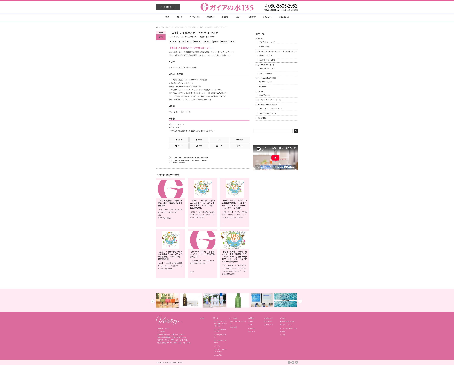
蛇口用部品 (262, 86)
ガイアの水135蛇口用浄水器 (267, 78)
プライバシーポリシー (286, 324)
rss (289, 362)
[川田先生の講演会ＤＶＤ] (285, 300)
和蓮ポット (261, 38)
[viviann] (227, 9)
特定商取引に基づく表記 (287, 321)
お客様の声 (252, 17)
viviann (212, 37)
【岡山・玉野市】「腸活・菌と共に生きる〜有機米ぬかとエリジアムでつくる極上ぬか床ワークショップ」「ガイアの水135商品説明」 (234, 257)
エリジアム (261, 91)
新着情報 (225, 17)
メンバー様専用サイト (168, 7)
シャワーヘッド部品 (265, 73)
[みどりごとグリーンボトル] (238, 300)
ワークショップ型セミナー (180, 27)
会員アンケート (268, 324)
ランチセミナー (166, 27)
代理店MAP (210, 17)
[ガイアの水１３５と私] (262, 300)
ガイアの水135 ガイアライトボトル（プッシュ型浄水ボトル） (277, 51)
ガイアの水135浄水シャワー (267, 65)
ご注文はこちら (284, 17)
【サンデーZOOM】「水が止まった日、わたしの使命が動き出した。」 (202, 254)
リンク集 (282, 335)
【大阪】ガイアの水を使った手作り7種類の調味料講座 (190, 157)
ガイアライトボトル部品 (267, 60)
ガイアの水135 (194, 17)
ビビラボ (282, 318)
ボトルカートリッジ (265, 55)
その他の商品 (262, 118)
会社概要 (282, 331)
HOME (167, 17)
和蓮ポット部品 (264, 47)
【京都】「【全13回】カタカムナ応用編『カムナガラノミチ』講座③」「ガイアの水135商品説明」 (202, 214)
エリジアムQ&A (264, 95)
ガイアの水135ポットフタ (267, 113)
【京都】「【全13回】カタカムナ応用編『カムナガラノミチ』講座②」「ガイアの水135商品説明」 (170, 266)
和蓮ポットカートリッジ (267, 42)
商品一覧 (179, 17)
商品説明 (192, 27)
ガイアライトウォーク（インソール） (270, 100)
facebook (296, 362)
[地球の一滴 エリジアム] (191, 300)
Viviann (166, 362)
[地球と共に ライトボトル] (214, 300)
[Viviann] (169, 324)
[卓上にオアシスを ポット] (167, 300)
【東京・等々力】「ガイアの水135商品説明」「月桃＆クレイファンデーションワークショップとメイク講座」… (234, 217)
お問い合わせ (267, 17)
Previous (153, 301)
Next (300, 301)
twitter (292, 362)
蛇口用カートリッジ (265, 82)
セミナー (238, 17)
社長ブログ (251, 331)
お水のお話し (234, 327)
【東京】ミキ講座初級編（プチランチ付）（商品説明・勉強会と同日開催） (191, 161)
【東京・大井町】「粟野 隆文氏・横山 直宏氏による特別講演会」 (170, 203)
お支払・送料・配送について (288, 328)
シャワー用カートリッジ (267, 68)
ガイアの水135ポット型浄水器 (267, 104)
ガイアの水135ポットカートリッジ (270, 108)
